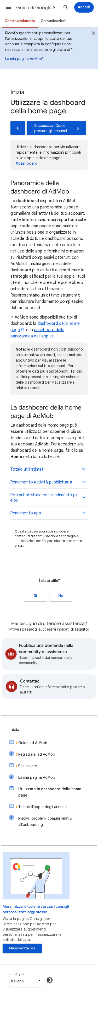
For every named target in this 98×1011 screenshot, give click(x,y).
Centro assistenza (20, 21)
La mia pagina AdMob (23, 58)
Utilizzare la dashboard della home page (49, 792)
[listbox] (26, 980)
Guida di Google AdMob (37, 7)
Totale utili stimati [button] (27, 469)
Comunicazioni (53, 21)
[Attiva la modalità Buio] (49, 980)
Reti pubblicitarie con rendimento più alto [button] (44, 497)
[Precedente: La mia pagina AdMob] (17, 128)
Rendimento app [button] (25, 513)
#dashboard (26, 163)
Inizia (14, 729)
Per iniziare (27, 765)
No (60, 595)
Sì (35, 595)
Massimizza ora (22, 948)
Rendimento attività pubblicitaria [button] (41, 482)
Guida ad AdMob (32, 742)
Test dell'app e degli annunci (42, 806)
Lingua (19, 974)
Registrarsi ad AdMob (36, 754)
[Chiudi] (93, 34)
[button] (8, 7)
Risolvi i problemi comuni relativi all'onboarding (45, 821)
